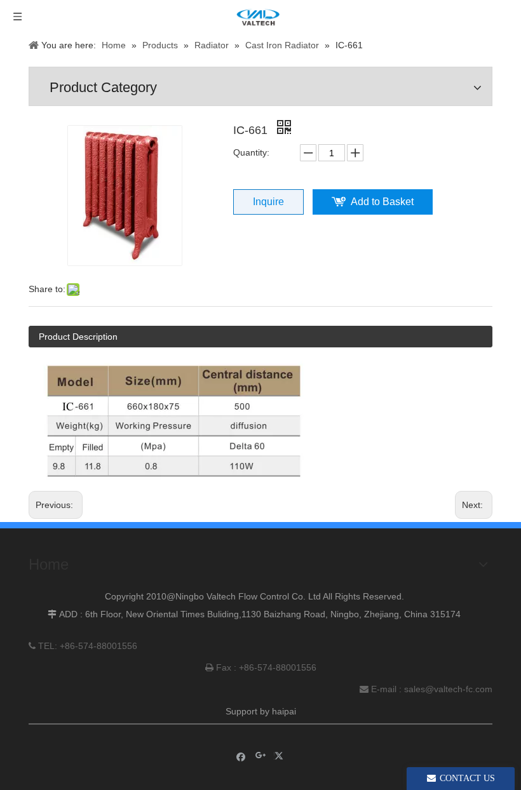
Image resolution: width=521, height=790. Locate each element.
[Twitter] (280, 756)
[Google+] (261, 756)
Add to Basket (382, 201)
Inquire (268, 201)
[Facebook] (241, 756)
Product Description (78, 336)
